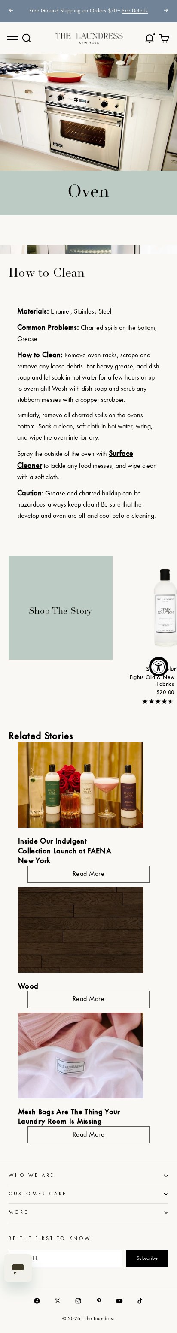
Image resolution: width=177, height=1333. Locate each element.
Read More (88, 874)
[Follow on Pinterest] (98, 1300)
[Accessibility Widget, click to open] (158, 666)
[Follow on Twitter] (57, 1300)
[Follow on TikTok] (140, 1300)
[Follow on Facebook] (37, 1300)
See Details (135, 11)
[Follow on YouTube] (119, 1300)
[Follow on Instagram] (78, 1300)
